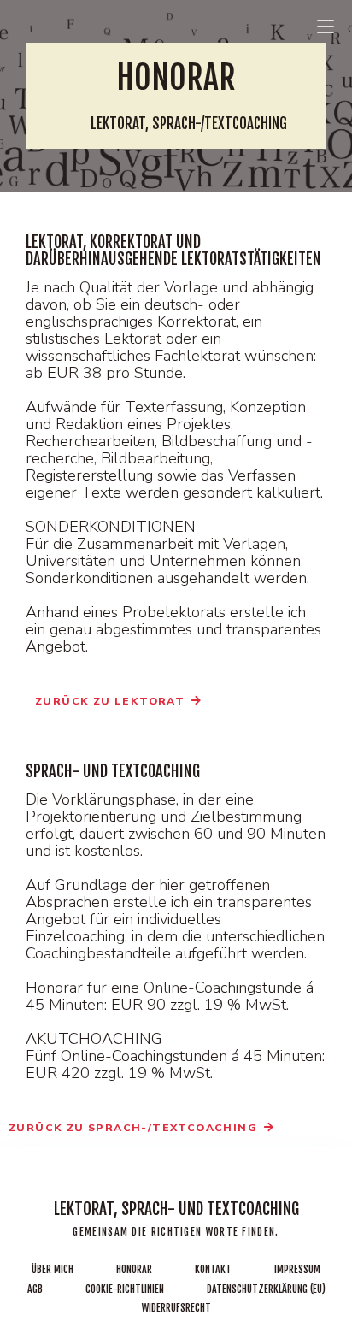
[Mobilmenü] (325, 24)
